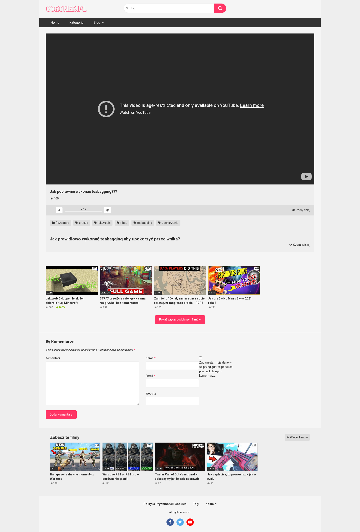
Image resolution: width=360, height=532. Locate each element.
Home (55, 23)
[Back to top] (346, 519)
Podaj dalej (302, 210)
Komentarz (53, 358)
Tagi (196, 504)
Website (151, 393)
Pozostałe (62, 222)
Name (151, 358)
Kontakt (211, 504)
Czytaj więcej (301, 244)
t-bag (123, 222)
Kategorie (76, 23)
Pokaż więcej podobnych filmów (180, 319)
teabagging (144, 222)
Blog (97, 23)
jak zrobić (103, 222)
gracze (83, 222)
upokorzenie (169, 222)
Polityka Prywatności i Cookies (165, 504)
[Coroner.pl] (66, 9)
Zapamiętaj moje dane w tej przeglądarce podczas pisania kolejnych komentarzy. (215, 369)
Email (150, 375)
